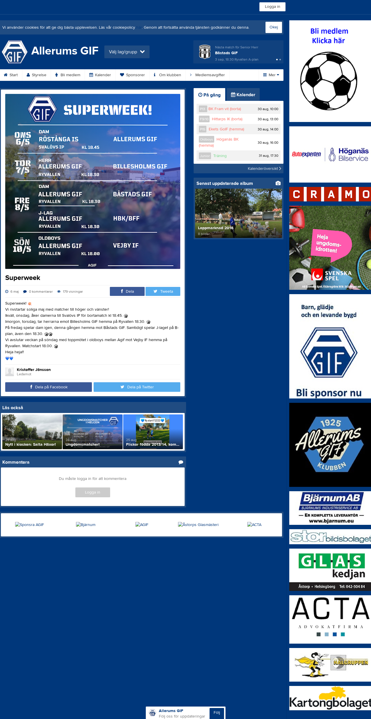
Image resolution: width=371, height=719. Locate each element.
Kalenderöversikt (263, 168)
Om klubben (169, 75)
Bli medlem (69, 75)
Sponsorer (135, 75)
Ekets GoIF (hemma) (226, 129)
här (139, 27)
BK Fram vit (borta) (224, 109)
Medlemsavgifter (209, 75)
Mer (272, 75)
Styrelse (38, 75)
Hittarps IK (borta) (227, 119)
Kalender (102, 75)
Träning (220, 156)
